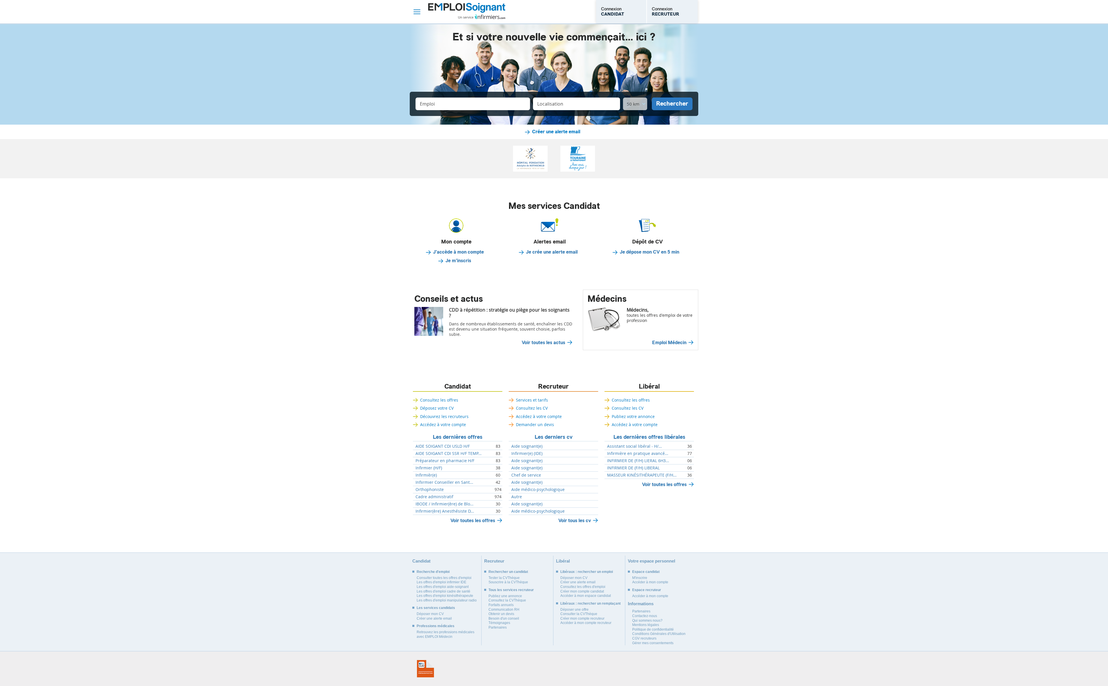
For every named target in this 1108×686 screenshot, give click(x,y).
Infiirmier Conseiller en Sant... (444, 482)
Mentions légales (645, 625)
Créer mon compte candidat (582, 591)
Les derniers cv (553, 437)
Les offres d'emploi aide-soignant (443, 587)
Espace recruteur (646, 590)
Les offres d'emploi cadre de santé (443, 591)
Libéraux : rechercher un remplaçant (590, 603)
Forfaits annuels (501, 605)
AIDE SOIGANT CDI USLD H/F (442, 446)
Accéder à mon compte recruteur (585, 623)
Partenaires (498, 627)
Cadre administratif (434, 496)
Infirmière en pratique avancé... (637, 453)
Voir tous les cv (574, 520)
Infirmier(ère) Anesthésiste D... (444, 511)
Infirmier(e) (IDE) (526, 453)
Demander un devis (535, 424)
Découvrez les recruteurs (444, 416)
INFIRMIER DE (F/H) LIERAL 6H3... (638, 460)
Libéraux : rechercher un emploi (586, 572)
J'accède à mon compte (458, 252)
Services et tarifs (532, 400)
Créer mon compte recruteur (582, 618)
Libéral (649, 386)
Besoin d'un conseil (504, 618)
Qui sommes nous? (647, 620)
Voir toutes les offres (472, 520)
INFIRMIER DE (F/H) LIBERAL (633, 468)
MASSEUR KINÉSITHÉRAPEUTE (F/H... (642, 475)
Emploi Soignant (466, 11)
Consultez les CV (532, 408)
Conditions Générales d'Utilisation (659, 634)
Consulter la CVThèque (578, 614)
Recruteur (553, 386)
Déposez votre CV (437, 408)
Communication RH (504, 610)
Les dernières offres (457, 437)
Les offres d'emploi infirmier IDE (441, 582)
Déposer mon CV (430, 614)
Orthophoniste (429, 489)
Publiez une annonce (505, 596)
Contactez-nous (644, 616)
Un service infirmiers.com (481, 16)
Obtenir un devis (501, 614)
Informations (641, 603)
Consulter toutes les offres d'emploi (444, 578)
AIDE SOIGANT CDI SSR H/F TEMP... (448, 453)
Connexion (612, 11)
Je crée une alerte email (552, 252)
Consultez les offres (439, 400)
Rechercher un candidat (508, 572)
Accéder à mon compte (650, 582)
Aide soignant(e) (526, 446)
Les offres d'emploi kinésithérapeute (445, 596)
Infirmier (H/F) (428, 468)
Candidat (457, 386)
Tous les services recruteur (511, 590)
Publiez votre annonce (633, 416)
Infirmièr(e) (426, 475)
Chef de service (526, 475)
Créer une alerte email (556, 132)
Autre (516, 496)
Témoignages (499, 623)
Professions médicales (435, 626)
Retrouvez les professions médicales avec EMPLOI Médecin (445, 634)
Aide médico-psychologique (538, 489)
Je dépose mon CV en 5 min (649, 252)
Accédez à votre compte (443, 424)
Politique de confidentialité (653, 629)
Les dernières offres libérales (649, 437)
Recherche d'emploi (433, 572)
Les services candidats (436, 608)
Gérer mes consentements (652, 643)
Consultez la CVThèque (507, 600)
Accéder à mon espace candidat (585, 596)
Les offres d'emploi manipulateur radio (447, 600)
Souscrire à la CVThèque (508, 582)
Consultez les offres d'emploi (582, 587)
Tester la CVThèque (504, 578)
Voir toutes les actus (543, 343)
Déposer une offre (574, 610)
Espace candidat (646, 572)
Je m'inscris (458, 261)
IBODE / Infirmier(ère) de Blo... (444, 504)
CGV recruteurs (644, 638)
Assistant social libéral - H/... (634, 446)
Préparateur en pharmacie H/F (444, 460)
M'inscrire (639, 578)
